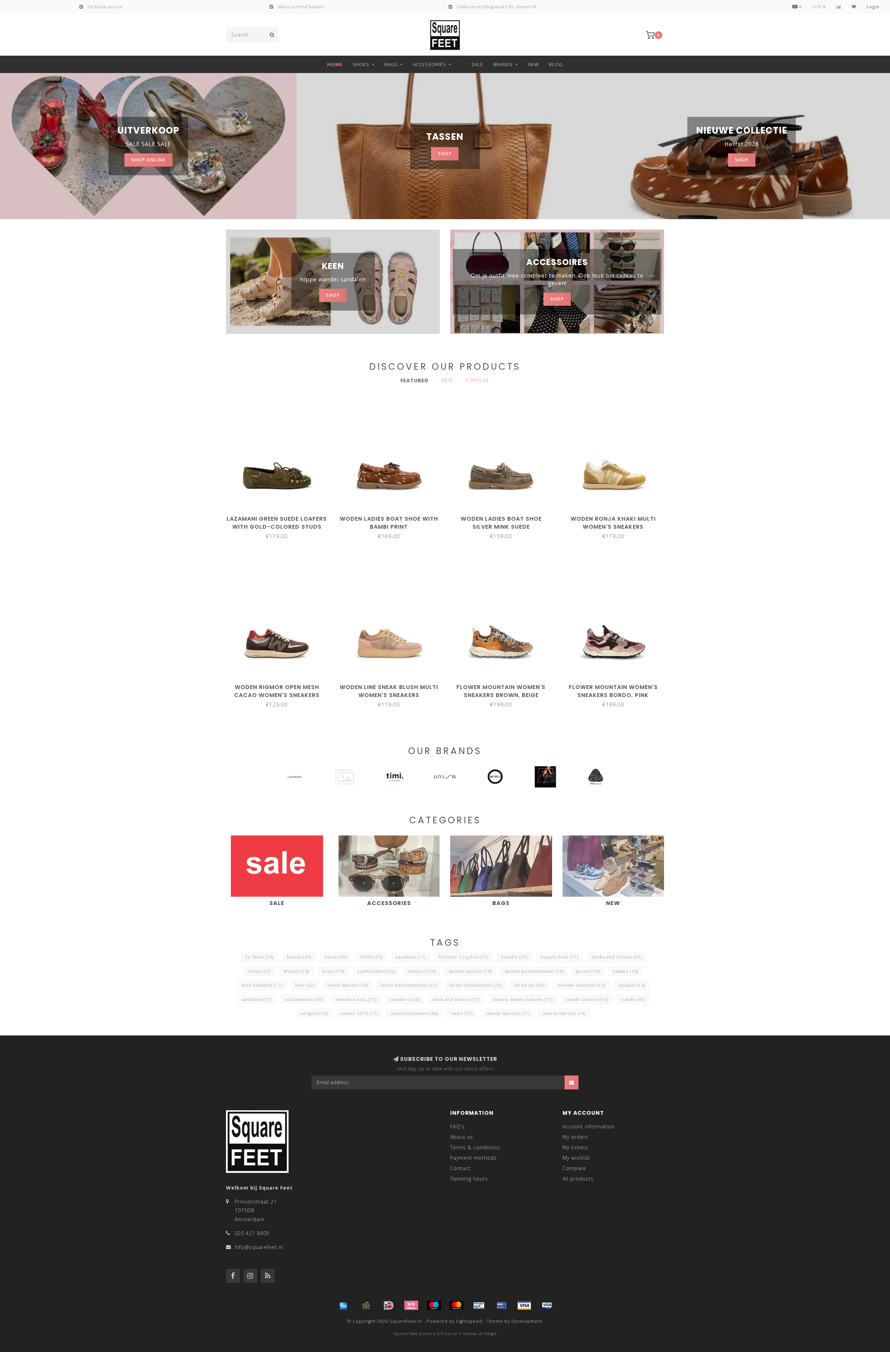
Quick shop (280, 516)
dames (422, 971)
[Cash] (366, 1305)
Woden (296, 971)
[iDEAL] (388, 1305)
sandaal (631, 985)
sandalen (257, 999)
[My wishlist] (854, 7)
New (533, 64)
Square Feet (559, 957)
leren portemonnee (409, 985)
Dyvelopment (527, 1321)
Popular (477, 380)
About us (461, 1137)
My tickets (575, 1147)
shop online (148, 160)
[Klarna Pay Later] (411, 1305)
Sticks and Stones (616, 957)
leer (305, 985)
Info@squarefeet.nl (259, 1247)
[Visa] (524, 1305)
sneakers (404, 999)
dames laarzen (470, 971)
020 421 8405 (252, 1233)
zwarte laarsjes (508, 1013)
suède (633, 999)
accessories (429, 64)
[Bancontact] (479, 1305)
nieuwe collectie (582, 985)
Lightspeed (469, 1321)
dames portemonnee (534, 971)
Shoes (361, 64)
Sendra (514, 957)
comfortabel (376, 971)
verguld (314, 1013)
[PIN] (501, 1305)
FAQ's (457, 1126)
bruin (333, 971)
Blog (556, 64)
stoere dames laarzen (523, 999)
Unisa (259, 971)
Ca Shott (259, 957)
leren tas (530, 985)
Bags (391, 64)
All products (578, 1178)
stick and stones (456, 999)
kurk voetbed (262, 985)
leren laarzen (347, 985)
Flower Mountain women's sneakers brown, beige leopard (500, 695)
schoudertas (304, 999)
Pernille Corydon (463, 957)
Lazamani (411, 957)
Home (334, 64)
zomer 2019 (359, 1013)
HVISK (371, 957)
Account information (589, 1126)
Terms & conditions (475, 1147)
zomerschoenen (414, 1013)
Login (873, 7)
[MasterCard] (456, 1305)
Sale (477, 64)
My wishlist (576, 1157)
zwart (462, 1013)
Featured (414, 380)
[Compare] (838, 7)
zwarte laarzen (564, 1013)
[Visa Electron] (547, 1305)
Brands (503, 64)
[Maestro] (434, 1305)
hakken (625, 971)
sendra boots (356, 999)
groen (588, 971)
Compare (574, 1168)
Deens (299, 957)
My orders (575, 1137)
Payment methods (473, 1157)
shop (445, 154)
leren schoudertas (476, 985)
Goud (335, 957)
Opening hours (469, 1178)
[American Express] (343, 1305)
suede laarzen (587, 999)
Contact (460, 1168)
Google (490, 1333)
